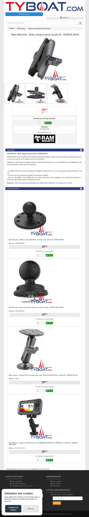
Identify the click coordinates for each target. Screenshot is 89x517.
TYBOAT (12, 28)
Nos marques (57, 481)
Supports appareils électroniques (39, 28)
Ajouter (48, 123)
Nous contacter (17, 481)
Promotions (56, 486)
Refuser (31, 509)
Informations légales (19, 483)
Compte (65, 17)
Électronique (21, 28)
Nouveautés (25, 14)
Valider (57, 503)
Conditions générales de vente (22, 486)
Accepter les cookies (13, 509)
